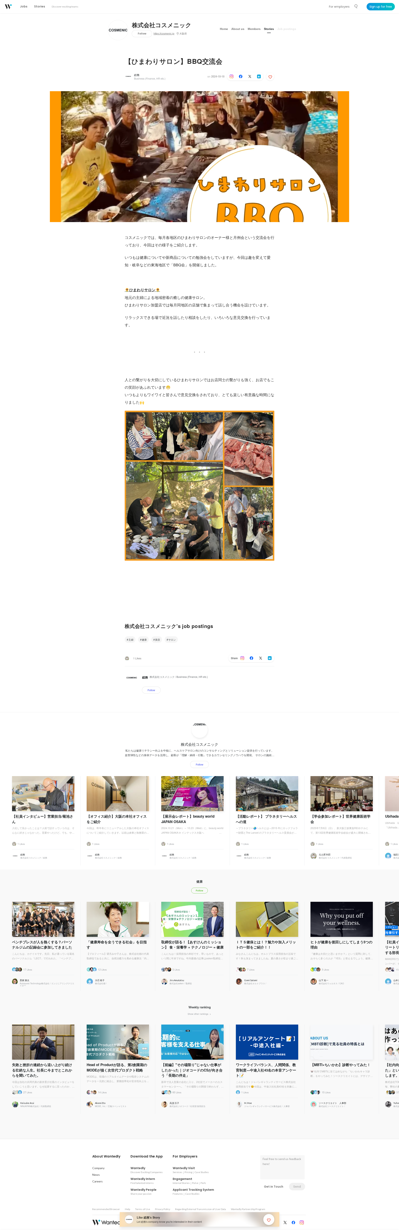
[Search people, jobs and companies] (356, 6)
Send (297, 1187)
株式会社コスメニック (161, 25)
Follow (142, 33)
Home (224, 29)
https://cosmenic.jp (164, 33)
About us (237, 29)
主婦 (130, 639)
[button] (106, 1156)
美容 (157, 639)
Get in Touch (273, 1187)
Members (254, 29)
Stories (269, 29)
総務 (136, 75)
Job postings (286, 29)
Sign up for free (380, 7)
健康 (144, 639)
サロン (172, 639)
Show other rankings (198, 1013)
